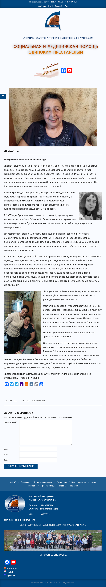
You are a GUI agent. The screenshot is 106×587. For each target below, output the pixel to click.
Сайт (6, 460)
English (50, 6)
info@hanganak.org (49, 509)
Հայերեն (42, 6)
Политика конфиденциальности (19, 520)
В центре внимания (35, 401)
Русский (58, 6)
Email (6, 454)
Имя (6, 449)
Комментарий (10, 422)
